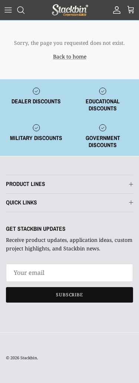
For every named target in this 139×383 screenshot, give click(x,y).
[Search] (24, 10)
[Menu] (8, 10)
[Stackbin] (69, 10)
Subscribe (69, 295)
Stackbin (28, 357)
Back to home (69, 56)
